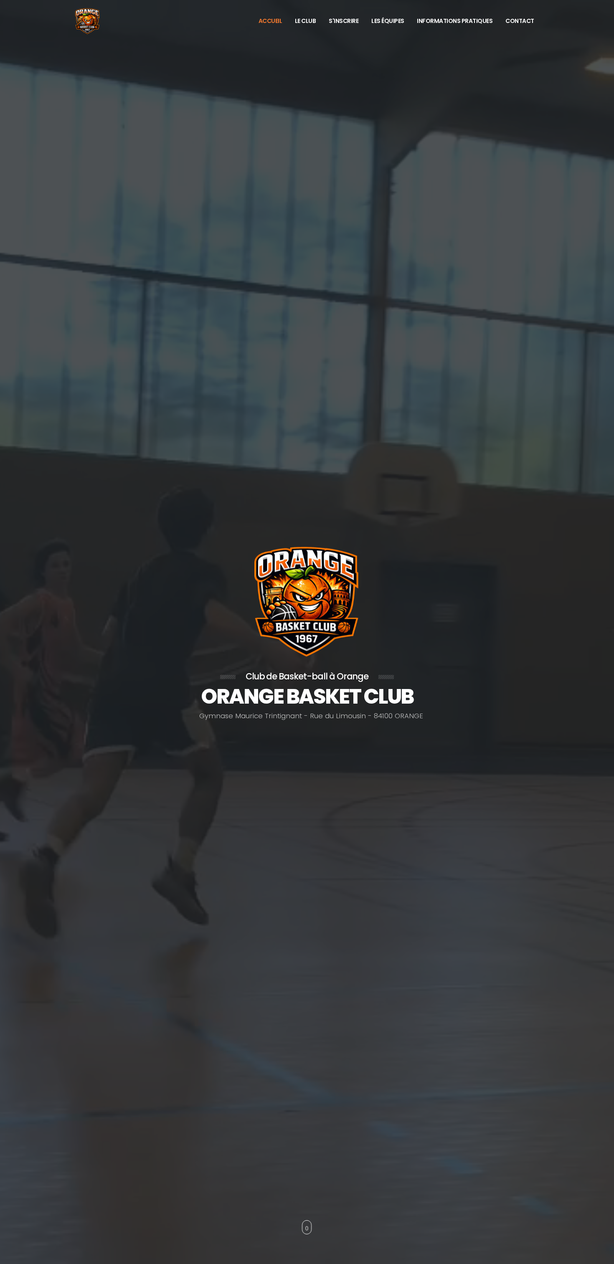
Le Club (305, 21)
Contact (519, 21)
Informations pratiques (454, 21)
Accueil (270, 21)
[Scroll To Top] (599, 1254)
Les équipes (387, 21)
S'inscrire (343, 21)
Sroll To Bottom (307, 1227)
